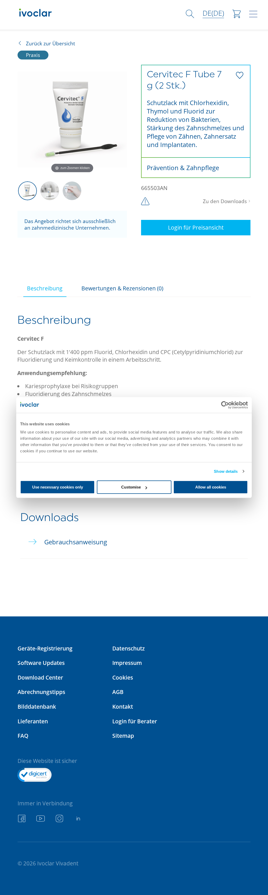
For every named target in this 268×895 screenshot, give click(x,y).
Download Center (40, 677)
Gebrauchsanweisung (75, 542)
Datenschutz (128, 648)
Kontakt (122, 706)
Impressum (127, 662)
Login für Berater (134, 721)
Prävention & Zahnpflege (183, 167)
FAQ (23, 735)
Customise (131, 487)
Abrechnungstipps (41, 692)
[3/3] (72, 190)
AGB (118, 692)
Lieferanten (33, 721)
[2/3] (49, 190)
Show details (226, 471)
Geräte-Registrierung (45, 648)
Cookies (122, 677)
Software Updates (41, 662)
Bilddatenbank (37, 706)
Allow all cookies (210, 487)
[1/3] (27, 190)
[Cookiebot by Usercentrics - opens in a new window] (225, 405)
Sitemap (123, 735)
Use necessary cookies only (57, 487)
